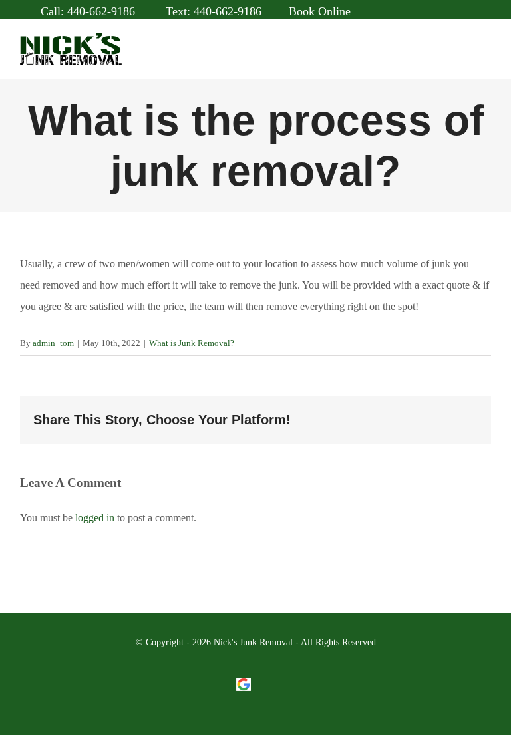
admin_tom (53, 343)
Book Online (320, 11)
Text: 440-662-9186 (211, 11)
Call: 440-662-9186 (86, 11)
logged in (94, 517)
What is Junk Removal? (191, 343)
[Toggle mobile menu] (485, 56)
